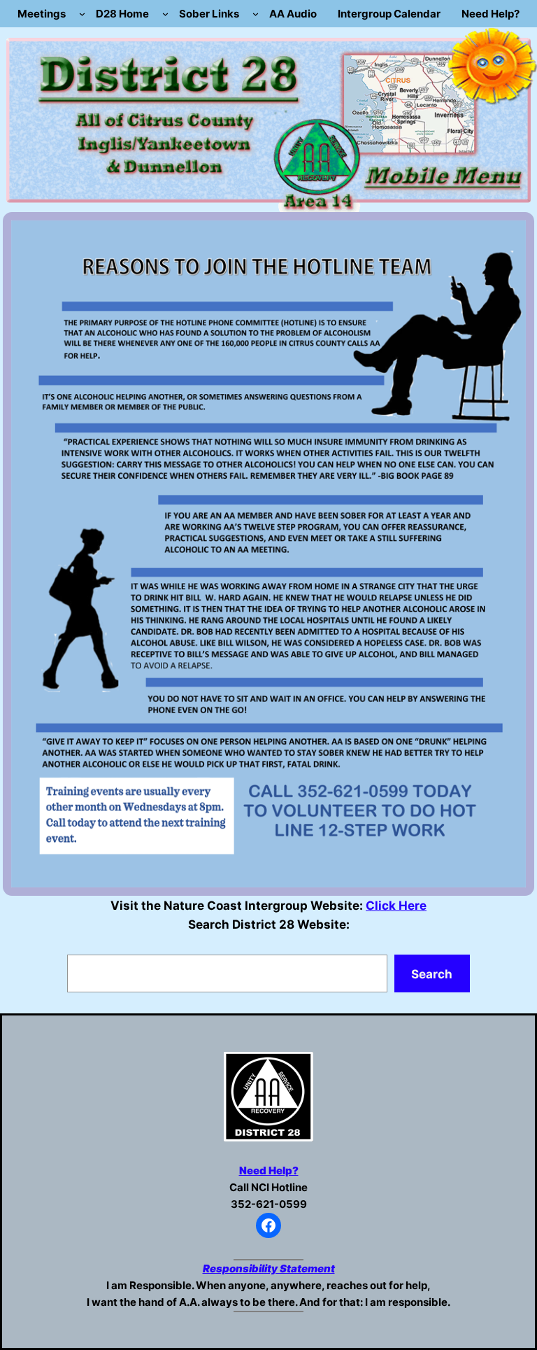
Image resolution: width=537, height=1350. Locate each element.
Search (431, 973)
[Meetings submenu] (82, 13)
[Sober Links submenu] (255, 13)
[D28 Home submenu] (165, 13)
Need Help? (269, 1170)
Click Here (396, 905)
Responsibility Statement (269, 1268)
